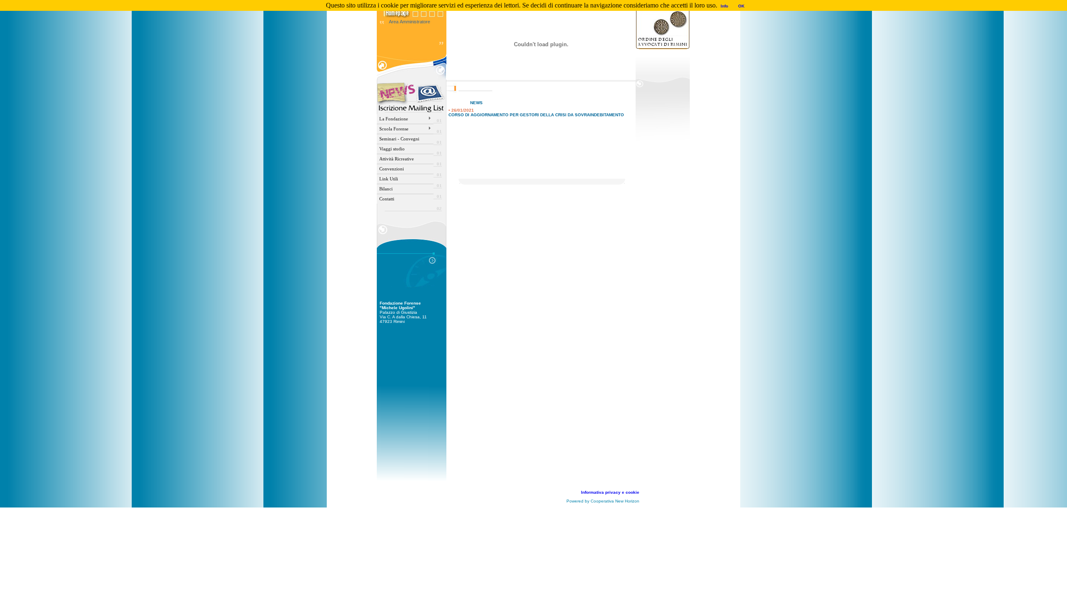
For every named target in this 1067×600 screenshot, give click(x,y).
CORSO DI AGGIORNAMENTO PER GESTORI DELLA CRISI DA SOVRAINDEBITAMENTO (536, 114)
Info (724, 6)
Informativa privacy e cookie (610, 492)
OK (741, 6)
